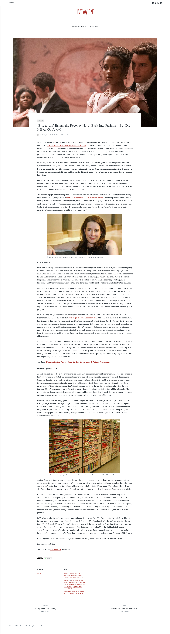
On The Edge (94, 26)
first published (55, 549)
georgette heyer (75, 580)
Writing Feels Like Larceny (45, 608)
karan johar (79, 582)
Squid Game (75, 591)
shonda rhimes (80, 589)
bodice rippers (68, 573)
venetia (82, 591)
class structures (74, 578)
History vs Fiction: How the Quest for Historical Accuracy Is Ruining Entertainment (78, 362)
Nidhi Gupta (43, 135)
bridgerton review (69, 575)
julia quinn (72, 582)
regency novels (77, 587)
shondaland (67, 591)
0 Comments (64, 135)
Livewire (40, 120)
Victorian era (68, 593)
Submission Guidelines (79, 26)
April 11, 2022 (54, 135)
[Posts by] (38, 135)
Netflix (79, 584)
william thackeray (77, 593)
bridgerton (76, 573)
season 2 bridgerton (70, 589)
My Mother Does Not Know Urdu (125, 608)
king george (72, 584)
